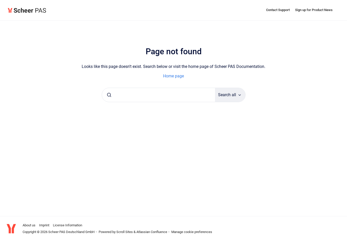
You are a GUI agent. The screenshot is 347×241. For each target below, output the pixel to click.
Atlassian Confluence (151, 232)
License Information (67, 225)
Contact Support (278, 10)
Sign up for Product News (314, 10)
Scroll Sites (124, 232)
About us (29, 225)
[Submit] (109, 95)
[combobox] (158, 95)
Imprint (44, 225)
